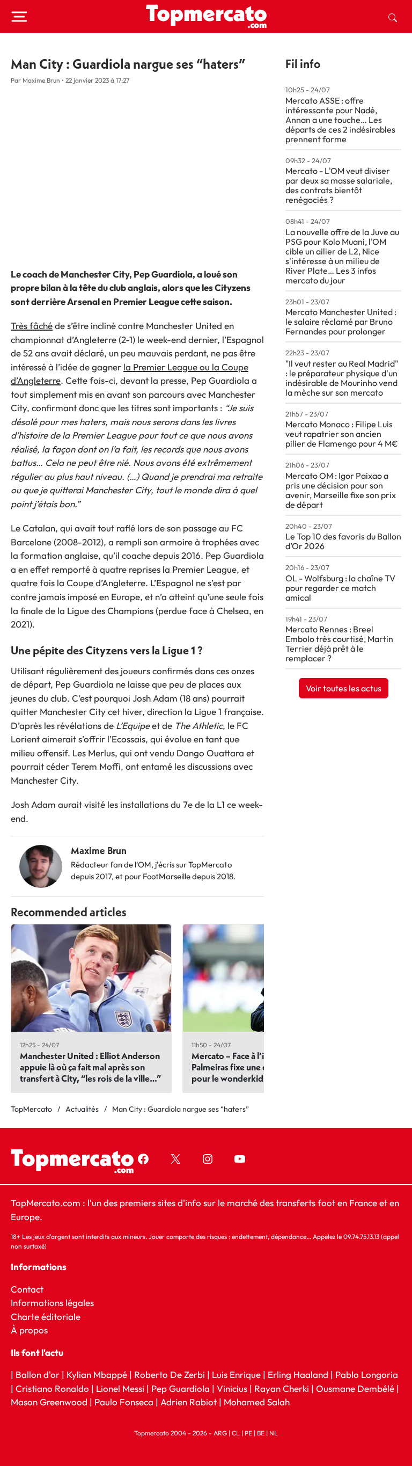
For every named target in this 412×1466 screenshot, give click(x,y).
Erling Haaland (298, 1374)
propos (32, 1330)
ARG (220, 1433)
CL (236, 1433)
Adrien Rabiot (188, 1401)
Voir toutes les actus (343, 688)
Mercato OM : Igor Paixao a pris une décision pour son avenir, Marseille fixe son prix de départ (340, 490)
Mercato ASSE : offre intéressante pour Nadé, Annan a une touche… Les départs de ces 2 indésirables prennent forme (340, 120)
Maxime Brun (99, 850)
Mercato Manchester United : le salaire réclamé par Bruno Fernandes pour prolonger (340, 321)
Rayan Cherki (281, 1388)
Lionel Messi (120, 1388)
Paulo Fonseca (123, 1401)
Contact (27, 1289)
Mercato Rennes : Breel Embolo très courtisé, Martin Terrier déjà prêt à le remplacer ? (339, 643)
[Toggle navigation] (19, 16)
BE (260, 1433)
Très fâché (32, 325)
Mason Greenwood (50, 1401)
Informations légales (52, 1302)
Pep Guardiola (180, 1388)
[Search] (392, 16)
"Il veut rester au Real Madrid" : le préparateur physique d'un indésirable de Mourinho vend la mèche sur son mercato (341, 378)
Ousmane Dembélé (355, 1388)
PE (248, 1433)
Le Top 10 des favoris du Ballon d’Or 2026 (343, 541)
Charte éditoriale (45, 1316)
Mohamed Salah (257, 1401)
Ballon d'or (38, 1374)
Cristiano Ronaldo (52, 1388)
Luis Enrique (236, 1374)
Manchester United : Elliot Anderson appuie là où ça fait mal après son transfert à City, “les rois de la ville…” (90, 1067)
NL (273, 1433)
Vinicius (232, 1388)
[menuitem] (392, 16)
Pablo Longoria (366, 1374)
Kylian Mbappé (97, 1374)
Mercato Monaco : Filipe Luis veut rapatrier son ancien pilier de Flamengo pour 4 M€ (341, 433)
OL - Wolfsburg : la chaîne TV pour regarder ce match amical (340, 587)
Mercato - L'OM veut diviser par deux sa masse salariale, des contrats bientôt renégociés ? (338, 185)
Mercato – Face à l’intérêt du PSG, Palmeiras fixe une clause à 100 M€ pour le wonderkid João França (258, 1067)
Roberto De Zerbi (169, 1374)
